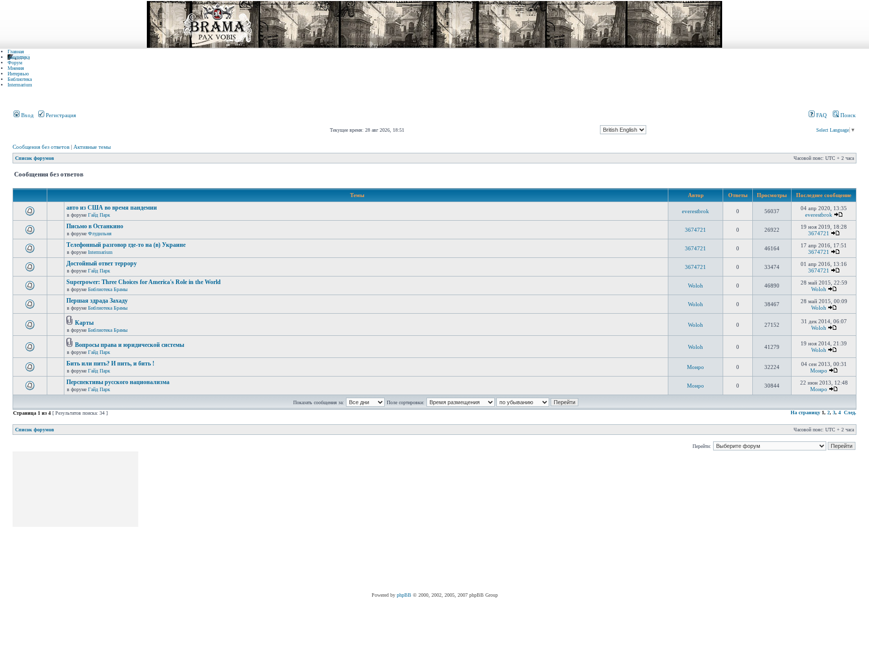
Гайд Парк (99, 215)
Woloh (695, 286)
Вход (27, 115)
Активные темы (92, 147)
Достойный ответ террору (101, 263)
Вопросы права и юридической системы (129, 344)
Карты (84, 322)
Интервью (18, 73)
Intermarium (20, 84)
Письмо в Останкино (94, 226)
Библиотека (20, 79)
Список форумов (34, 158)
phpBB (404, 595)
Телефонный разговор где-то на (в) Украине (126, 244)
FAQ (821, 115)
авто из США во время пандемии (111, 207)
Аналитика (19, 57)
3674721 (695, 230)
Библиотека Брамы (108, 289)
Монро (695, 367)
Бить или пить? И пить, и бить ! (110, 363)
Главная (16, 51)
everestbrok (695, 211)
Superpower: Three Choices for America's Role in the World (143, 282)
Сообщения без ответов (41, 147)
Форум (15, 62)
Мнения (16, 68)
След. (850, 412)
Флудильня (100, 233)
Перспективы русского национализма (117, 382)
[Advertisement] (323, 521)
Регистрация (60, 115)
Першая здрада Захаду (97, 300)
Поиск (847, 115)
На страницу (805, 412)
